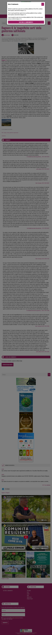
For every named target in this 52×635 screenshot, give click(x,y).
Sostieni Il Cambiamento (26, 22)
